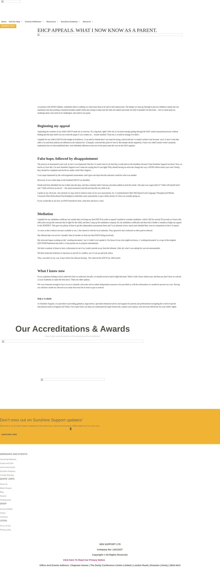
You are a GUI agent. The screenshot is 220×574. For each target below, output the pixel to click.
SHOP (3, 503)
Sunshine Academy (69, 21)
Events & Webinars (33, 21)
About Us (87, 21)
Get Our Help (14, 21)
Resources (51, 21)
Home (3, 21)
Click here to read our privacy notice (84, 560)
